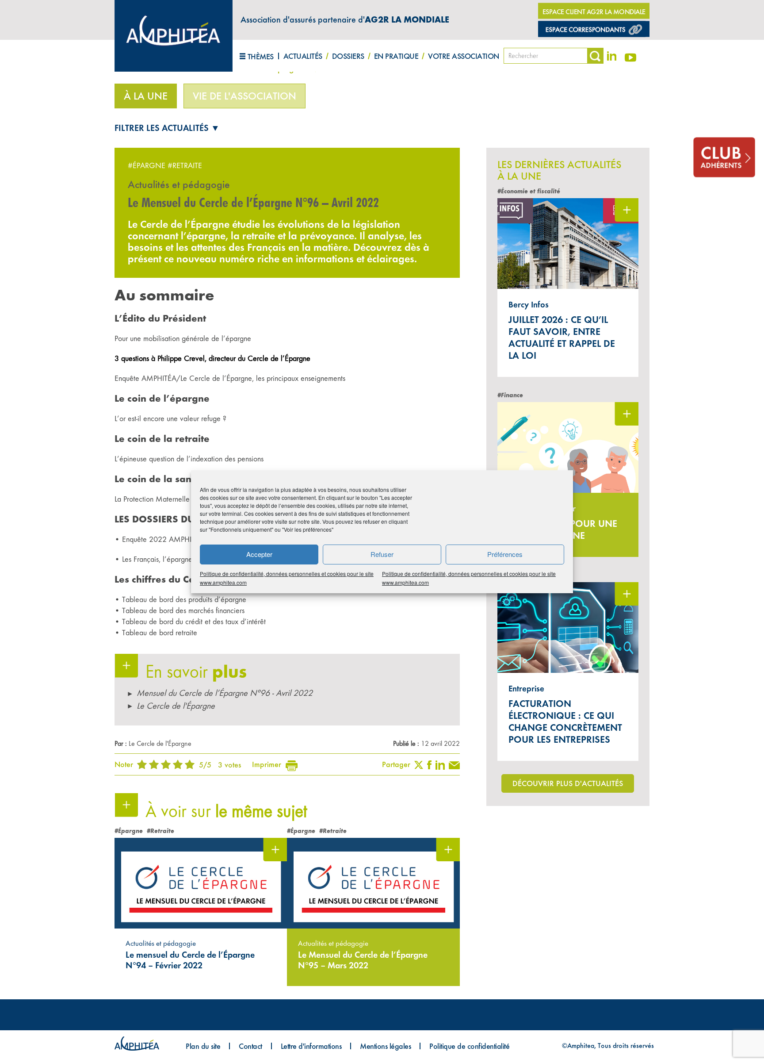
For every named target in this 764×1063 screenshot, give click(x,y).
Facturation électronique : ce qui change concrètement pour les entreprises (565, 721)
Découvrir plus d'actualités (567, 783)
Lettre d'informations (311, 1046)
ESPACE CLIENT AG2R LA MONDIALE (594, 12)
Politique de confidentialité (469, 1046)
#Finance (510, 395)
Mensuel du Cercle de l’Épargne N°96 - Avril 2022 (225, 693)
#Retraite (185, 165)
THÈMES (261, 56)
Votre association (463, 56)
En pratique (396, 56)
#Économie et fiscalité (528, 191)
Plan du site (203, 1046)
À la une (146, 96)
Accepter (259, 554)
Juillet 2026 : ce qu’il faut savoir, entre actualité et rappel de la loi (561, 337)
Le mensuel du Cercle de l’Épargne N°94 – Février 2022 (190, 960)
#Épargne (146, 165)
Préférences (505, 554)
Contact (250, 1046)
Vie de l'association (244, 96)
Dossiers (348, 56)
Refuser (382, 554)
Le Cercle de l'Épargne (176, 706)
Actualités (302, 56)
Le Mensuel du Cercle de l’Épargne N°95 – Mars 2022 (363, 960)
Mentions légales (385, 1046)
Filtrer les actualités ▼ (167, 128)
